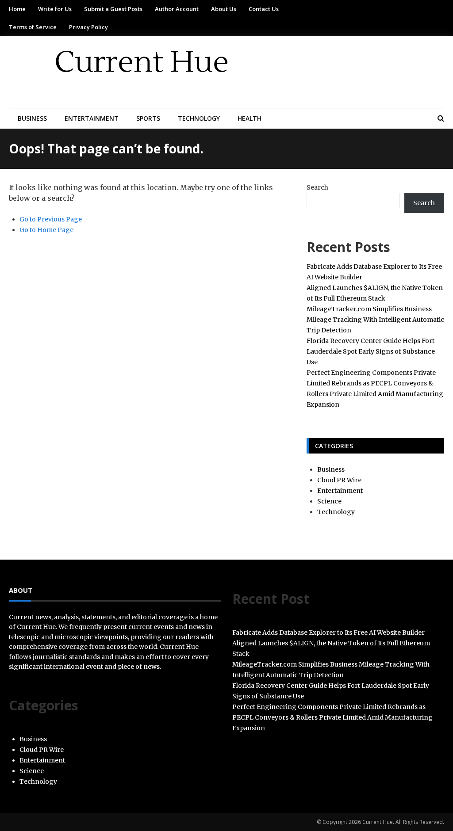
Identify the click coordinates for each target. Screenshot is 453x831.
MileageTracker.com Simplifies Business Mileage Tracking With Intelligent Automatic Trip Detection (375, 319)
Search (317, 187)
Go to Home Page (46, 230)
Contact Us (264, 9)
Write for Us (55, 9)
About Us (223, 9)
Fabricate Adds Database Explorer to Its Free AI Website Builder (328, 633)
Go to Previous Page (50, 219)
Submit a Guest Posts (113, 9)
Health (249, 118)
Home (17, 9)
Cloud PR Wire (339, 480)
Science (329, 501)
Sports (148, 118)
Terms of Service (33, 27)
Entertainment (92, 118)
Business (32, 118)
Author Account (177, 9)
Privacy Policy (88, 27)
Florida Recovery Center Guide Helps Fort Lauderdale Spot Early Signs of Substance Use (371, 351)
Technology (199, 118)
